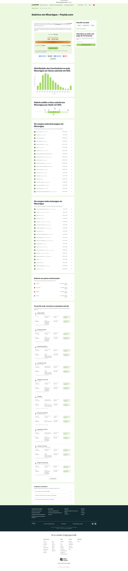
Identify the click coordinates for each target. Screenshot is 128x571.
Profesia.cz (45, 544)
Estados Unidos (86, 25)
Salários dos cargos (44, 4)
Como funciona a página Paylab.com (55, 512)
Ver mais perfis (53, 478)
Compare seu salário (53, 48)
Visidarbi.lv (62, 547)
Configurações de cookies (78, 523)
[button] (94, 5)
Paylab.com (54, 550)
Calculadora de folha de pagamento (56, 4)
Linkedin (82, 514)
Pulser (70, 549)
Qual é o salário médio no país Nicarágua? (42, 491)
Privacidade (63, 523)
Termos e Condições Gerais (53, 510)
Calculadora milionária (36, 512)
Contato (82, 510)
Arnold (53, 541)
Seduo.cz (53, 544)
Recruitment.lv (62, 552)
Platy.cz (53, 547)
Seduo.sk (53, 546)
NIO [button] (86, 4)
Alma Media (69, 528)
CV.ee (61, 544)
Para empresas (80, 4)
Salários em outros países (36, 510)
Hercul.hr (70, 546)
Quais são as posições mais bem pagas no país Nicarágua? (45, 495)
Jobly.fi (78, 541)
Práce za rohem (46, 549)
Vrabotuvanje (71, 544)
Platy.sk (53, 549)
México (92, 25)
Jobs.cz (45, 541)
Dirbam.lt (61, 546)
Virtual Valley (71, 547)
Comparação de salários (69, 4)
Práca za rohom (46, 547)
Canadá (79, 25)
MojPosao (70, 541)
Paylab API (66, 513)
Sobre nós (50, 514)
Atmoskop (45, 550)
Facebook (83, 512)
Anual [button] (90, 4)
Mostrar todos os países (81, 28)
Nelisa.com (45, 552)
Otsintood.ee (62, 549)
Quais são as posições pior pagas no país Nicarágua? (44, 499)
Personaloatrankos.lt (63, 550)
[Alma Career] (64, 559)
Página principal (35, 8)
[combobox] (85, 41)
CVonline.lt (62, 541)
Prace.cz (45, 546)
